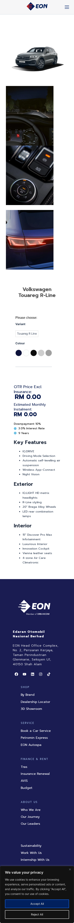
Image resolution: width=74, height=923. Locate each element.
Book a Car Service (36, 730)
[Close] (69, 869)
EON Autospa (31, 745)
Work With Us (31, 852)
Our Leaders (30, 823)
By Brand (28, 694)
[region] (37, 894)
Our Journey (30, 816)
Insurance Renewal (35, 773)
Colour (20, 343)
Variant (20, 324)
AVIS (24, 780)
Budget (26, 788)
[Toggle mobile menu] (67, 7)
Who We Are (30, 810)
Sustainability (31, 845)
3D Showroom (31, 708)
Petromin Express (34, 737)
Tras (24, 767)
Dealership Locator (35, 702)
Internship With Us (35, 859)
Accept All (37, 903)
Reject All (37, 914)
